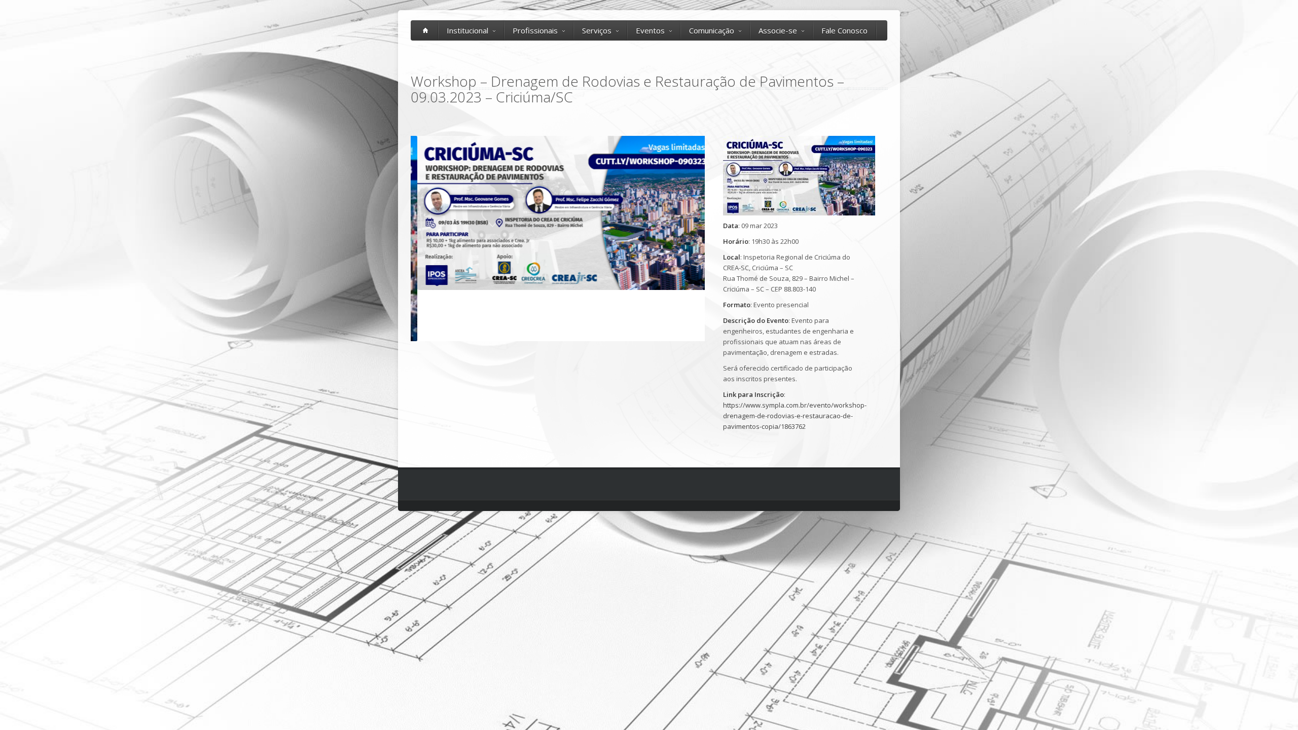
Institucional (467, 30)
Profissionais (535, 30)
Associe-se (778, 30)
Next (715, 238)
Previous (400, 238)
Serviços (596, 30)
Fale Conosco (844, 30)
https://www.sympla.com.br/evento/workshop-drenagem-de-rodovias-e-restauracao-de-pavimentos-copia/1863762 (795, 415)
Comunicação (711, 30)
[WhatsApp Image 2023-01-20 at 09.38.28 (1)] (558, 213)
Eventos (650, 30)
